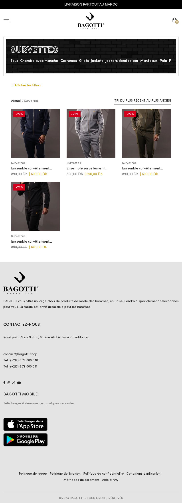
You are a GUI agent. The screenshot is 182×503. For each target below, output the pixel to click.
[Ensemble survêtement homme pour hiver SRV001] (35, 206)
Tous (14, 61)
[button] (175, 21)
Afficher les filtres (27, 85)
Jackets (97, 61)
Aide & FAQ (110, 479)
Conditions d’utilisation (143, 473)
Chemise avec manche (39, 61)
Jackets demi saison (121, 61)
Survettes (18, 163)
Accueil (16, 100)
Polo (163, 61)
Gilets (84, 61)
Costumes (68, 61)
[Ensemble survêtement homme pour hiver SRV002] (146, 133)
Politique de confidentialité (103, 473)
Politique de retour (33, 473)
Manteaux (149, 61)
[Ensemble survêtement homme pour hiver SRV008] (35, 133)
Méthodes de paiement (81, 479)
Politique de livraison (65, 473)
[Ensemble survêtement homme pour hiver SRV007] (91, 133)
